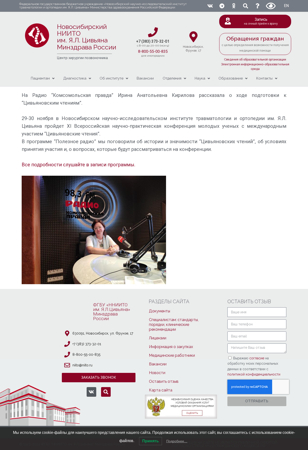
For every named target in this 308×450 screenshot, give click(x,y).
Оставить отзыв (164, 381)
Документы (159, 311)
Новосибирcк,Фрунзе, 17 (193, 48)
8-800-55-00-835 (153, 51)
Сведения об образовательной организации (255, 59)
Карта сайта (160, 390)
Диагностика (74, 78)
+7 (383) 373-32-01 (86, 344)
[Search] (245, 5)
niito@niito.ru (82, 365)
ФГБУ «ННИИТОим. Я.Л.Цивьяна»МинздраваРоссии (111, 311)
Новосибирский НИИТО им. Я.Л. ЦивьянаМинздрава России (86, 37)
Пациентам (40, 78)
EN (286, 5)
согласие (257, 358)
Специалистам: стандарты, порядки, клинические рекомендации (174, 324)
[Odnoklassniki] (233, 5)
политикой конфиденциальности (253, 374)
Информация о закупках (171, 346)
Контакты (264, 78)
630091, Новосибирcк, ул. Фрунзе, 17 (102, 333)
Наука (200, 78)
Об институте (111, 78)
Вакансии (145, 78)
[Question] (257, 5)
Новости (157, 372)
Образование (230, 78)
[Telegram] (221, 5)
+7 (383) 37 (146, 41)
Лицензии (157, 338)
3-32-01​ (162, 41)
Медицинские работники (172, 355)
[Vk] (209, 5)
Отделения (172, 78)
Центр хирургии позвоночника (82, 58)
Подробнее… (176, 441)
